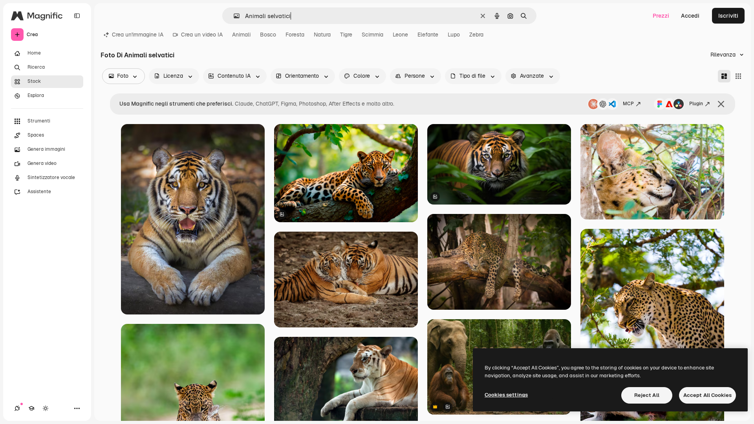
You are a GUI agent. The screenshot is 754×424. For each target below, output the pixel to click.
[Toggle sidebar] (77, 15)
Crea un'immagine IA (137, 34)
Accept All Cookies (707, 395)
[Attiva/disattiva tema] (45, 408)
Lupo (454, 34)
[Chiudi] (721, 104)
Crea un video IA (202, 34)
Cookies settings (506, 394)
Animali (241, 34)
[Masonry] (724, 76)
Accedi (690, 15)
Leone (400, 34)
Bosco (268, 34)
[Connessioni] (17, 408)
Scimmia (372, 34)
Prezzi (661, 15)
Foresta (294, 34)
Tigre (346, 34)
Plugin (696, 104)
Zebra (476, 34)
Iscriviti (728, 15)
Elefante (427, 34)
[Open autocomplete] (233, 16)
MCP (628, 104)
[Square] (738, 76)
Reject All (646, 395)
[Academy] (31, 408)
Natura (322, 34)
